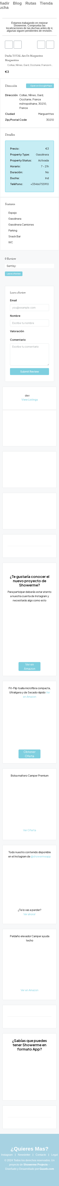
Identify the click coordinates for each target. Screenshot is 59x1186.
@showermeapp (41, 856)
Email (13, 300)
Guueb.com (46, 1168)
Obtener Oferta (29, 754)
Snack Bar (14, 236)
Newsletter (24, 1154)
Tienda (46, 3)
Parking (12, 230)
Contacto (41, 1154)
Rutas (30, 3)
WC (10, 242)
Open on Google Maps (41, 85)
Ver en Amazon (29, 666)
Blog (17, 3)
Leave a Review (14, 273)
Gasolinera (14, 218)
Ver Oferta (29, 830)
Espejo (12, 212)
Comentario (18, 339)
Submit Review (29, 371)
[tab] (9, 45)
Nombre (15, 315)
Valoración (17, 331)
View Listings (29, 399)
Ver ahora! (29, 914)
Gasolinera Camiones (21, 224)
